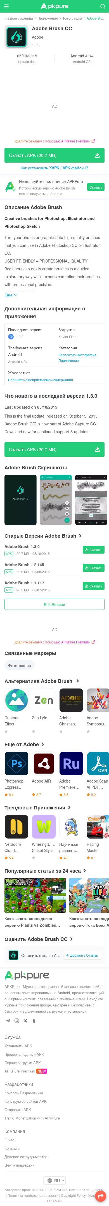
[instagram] (16, 1021)
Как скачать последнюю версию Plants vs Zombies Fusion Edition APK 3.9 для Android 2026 (30, 921)
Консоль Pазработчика (23, 1092)
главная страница (18, 18)
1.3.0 (19, 336)
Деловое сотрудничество (25, 1156)
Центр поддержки (19, 1165)
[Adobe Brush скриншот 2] (91, 500)
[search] (102, 6)
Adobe (37, 37)
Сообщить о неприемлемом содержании (40, 379)
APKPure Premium (19, 1071)
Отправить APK (17, 1109)
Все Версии (54, 604)
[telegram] (7, 1021)
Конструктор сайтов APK (25, 1101)
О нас (9, 1139)
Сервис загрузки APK (22, 1062)
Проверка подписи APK (24, 1054)
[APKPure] (54, 6)
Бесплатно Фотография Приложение (77, 357)
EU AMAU (54, 1200)
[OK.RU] (33, 1021)
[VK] (25, 1021)
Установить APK (18, 1045)
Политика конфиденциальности (33, 1195)
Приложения (47, 18)
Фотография (72, 18)
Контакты (12, 1148)
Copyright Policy (73, 1195)
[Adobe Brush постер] (20, 500)
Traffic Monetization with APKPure (32, 1118)
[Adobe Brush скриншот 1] (56, 500)
